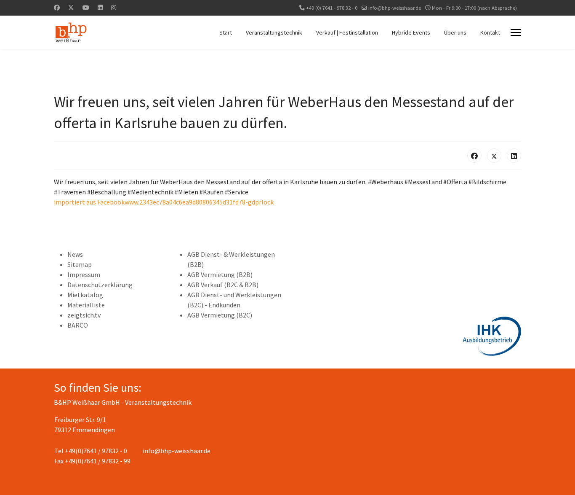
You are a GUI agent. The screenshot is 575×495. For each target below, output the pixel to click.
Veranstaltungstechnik (274, 32)
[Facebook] (57, 7)
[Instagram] (113, 7)
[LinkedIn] (514, 155)
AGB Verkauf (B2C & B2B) (222, 284)
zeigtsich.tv (84, 315)
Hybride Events (411, 32)
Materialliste (86, 305)
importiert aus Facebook (89, 202)
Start (225, 32)
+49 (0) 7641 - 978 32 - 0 (331, 8)
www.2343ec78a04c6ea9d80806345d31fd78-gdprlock (199, 202)
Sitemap (79, 264)
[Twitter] (71, 7)
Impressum (83, 274)
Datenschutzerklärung (100, 284)
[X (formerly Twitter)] (494, 155)
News (75, 254)
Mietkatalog (85, 295)
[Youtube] (86, 7)
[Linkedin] (100, 7)
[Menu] (516, 32)
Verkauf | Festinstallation (347, 32)
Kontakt (490, 32)
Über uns (455, 32)
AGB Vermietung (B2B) (220, 274)
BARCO (77, 325)
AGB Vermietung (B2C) (219, 315)
